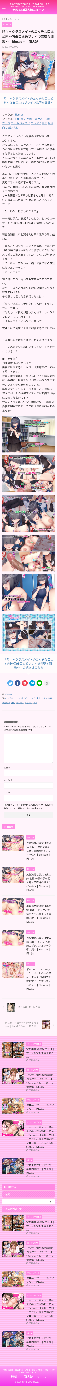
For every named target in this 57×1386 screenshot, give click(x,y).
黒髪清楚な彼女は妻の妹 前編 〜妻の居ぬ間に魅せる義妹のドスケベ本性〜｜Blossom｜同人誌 (38, 850)
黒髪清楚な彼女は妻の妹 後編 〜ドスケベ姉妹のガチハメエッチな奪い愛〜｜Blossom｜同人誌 (38, 914)
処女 (45, 698)
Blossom (19, 114)
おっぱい (9, 698)
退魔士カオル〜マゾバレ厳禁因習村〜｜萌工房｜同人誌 (40, 1169)
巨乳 (13, 702)
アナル (17, 698)
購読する (11, 1187)
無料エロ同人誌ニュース (28, 10)
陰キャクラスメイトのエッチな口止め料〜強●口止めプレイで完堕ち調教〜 (28, 100)
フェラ (32, 698)
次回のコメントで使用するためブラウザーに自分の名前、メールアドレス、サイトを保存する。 (28, 806)
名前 (7, 767)
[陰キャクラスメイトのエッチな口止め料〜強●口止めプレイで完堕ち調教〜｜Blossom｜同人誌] (32, 683)
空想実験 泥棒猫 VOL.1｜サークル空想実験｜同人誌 (40, 1052)
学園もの (6, 702)
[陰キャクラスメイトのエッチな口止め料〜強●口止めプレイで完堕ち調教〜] (28, 450)
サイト (7, 792)
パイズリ (24, 698)
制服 (50, 698)
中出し (39, 698)
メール (8, 780)
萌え (35, 702)
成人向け (20, 702)
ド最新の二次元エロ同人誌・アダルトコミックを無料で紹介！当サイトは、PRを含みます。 (28, 1371)
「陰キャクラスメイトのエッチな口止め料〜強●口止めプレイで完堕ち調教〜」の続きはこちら (28, 663)
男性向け (28, 702)
